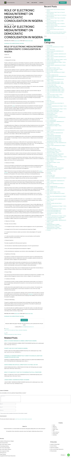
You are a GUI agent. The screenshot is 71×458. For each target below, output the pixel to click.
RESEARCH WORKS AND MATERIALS (54, 203)
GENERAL (49, 127)
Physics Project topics (51, 175)
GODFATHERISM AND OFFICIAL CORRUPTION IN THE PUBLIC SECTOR (21, 364)
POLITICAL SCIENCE (51, 176)
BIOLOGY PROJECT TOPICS (52, 70)
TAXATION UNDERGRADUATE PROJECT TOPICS (56, 208)
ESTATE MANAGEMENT (51, 120)
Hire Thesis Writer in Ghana (5, 444)
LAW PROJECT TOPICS (51, 148)
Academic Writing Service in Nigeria (7, 441)
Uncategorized (49, 223)
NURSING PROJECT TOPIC (52, 166)
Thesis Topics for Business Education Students (56, 33)
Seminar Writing (53, 445)
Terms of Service (56, 432)
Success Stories (50, 207)
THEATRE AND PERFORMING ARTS (54, 210)
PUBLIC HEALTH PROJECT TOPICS (53, 192)
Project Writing (3, 454)
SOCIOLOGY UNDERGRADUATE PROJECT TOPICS (56, 206)
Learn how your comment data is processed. (23, 419)
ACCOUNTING (49, 45)
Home (28, 2)
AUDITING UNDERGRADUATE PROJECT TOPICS (56, 62)
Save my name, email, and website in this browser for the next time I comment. (14, 413)
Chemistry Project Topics (51, 84)
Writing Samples (53, 450)
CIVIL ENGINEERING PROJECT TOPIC (54, 86)
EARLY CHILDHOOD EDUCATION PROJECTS (55, 103)
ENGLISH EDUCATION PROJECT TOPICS (54, 111)
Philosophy (49, 172)
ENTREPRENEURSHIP (51, 114)
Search (45, 36)
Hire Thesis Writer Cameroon (5, 449)
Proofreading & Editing (4, 446)
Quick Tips (49, 201)
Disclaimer (55, 434)
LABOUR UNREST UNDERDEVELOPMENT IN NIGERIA (16, 379)
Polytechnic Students (54, 447)
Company (41, 2)
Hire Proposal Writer (4, 442)
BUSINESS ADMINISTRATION (52, 75)
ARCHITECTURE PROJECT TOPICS (53, 60)
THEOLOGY (49, 214)
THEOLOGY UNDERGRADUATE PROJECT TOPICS (56, 215)
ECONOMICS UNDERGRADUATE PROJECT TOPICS (57, 106)
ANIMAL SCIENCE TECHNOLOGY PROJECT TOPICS (57, 59)
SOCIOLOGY (49, 204)
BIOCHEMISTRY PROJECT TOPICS (53, 67)
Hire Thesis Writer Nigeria (5, 447)
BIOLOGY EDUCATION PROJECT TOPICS (54, 69)
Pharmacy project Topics (51, 170)
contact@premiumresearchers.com (28, 326)
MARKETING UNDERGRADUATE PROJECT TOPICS (57, 156)
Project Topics (55, 429)
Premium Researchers (11, 2)
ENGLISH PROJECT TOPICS (52, 113)
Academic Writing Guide (54, 444)
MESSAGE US (24, 320)
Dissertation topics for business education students (56, 32)
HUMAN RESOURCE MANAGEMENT (54, 135)
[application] (43, 2)
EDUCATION (49, 107)
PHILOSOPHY (49, 173)
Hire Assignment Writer (4, 451)
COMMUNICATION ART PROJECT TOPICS (55, 87)
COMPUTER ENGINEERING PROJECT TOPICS (55, 89)
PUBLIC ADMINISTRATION (52, 186)
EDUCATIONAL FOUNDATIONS (53, 110)
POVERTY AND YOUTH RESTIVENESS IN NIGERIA (16, 348)
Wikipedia (49, 230)
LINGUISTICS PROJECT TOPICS (53, 152)
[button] (57, 2)
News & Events (50, 165)
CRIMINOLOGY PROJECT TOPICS (53, 96)
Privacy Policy (55, 433)
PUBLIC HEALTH (50, 190)
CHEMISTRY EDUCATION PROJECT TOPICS (55, 83)
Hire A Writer (34, 2)
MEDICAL (48, 163)
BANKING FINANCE (50, 63)
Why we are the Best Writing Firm (56, 449)
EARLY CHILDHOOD (50, 101)
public (14, 105)
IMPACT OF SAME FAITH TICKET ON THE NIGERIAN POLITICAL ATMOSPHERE (22, 372)
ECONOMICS (49, 104)
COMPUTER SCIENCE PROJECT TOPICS (54, 94)
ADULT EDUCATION (51, 49)
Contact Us (55, 427)
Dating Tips (49, 100)
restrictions (30, 294)
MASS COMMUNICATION (52, 158)
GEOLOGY (48, 128)
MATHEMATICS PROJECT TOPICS (53, 162)
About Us (54, 426)
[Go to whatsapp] (68, 455)
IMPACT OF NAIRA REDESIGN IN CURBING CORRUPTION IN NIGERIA (20, 340)
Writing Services (3, 452)
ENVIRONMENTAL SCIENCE (52, 115)
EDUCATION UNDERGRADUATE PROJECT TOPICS (57, 108)
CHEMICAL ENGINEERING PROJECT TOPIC (55, 82)
